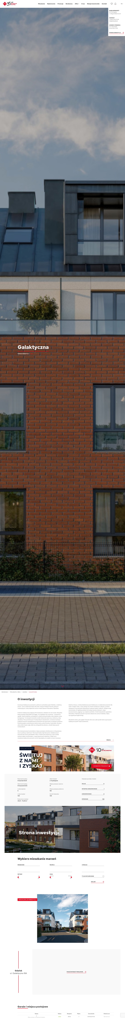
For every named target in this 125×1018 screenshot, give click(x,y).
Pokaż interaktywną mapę (75, 972)
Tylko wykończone (88, 876)
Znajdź (93, 881)
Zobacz (21, 840)
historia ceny (107, 1016)
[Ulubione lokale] (112, 4)
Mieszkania (5, 692)
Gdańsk (25, 692)
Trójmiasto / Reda (15, 692)
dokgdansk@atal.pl (113, 21)
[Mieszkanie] (29, 865)
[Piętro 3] (61, 865)
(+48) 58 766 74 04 (114, 19)
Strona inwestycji (23, 354)
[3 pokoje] (93, 865)
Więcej (109, 740)
